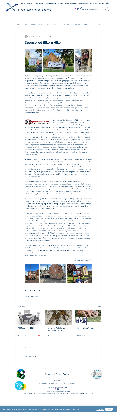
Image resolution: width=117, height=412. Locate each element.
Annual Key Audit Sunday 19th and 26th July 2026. (58, 329)
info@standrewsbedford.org (57, 387)
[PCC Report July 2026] (29, 317)
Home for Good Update (85, 328)
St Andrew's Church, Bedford (34, 9)
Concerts (77, 24)
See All (99, 306)
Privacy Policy (75, 409)
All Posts (18, 24)
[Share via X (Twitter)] (30, 290)
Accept (109, 409)
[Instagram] (76, 9)
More (85, 24)
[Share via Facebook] (25, 290)
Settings (100, 409)
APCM (40, 24)
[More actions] (91, 37)
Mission (33, 24)
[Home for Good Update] (88, 317)
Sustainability (67, 24)
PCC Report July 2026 (26, 328)
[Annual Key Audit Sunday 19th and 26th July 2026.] (58, 317)
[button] (29, 3)
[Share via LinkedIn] (34, 290)
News (25, 24)
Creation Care (56, 24)
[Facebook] (78, 9)
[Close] (115, 409)
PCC (47, 24)
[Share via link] (39, 290)
